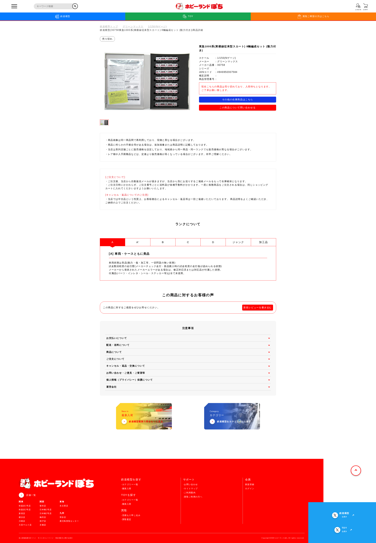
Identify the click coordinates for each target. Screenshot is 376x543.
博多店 (63, 517)
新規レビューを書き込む (257, 307)
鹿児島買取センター (69, 521)
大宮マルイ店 (25, 525)
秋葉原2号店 (25, 509)
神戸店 (43, 521)
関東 (21, 501)
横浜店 (22, 517)
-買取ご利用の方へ (192, 497)
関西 (42, 501)
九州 (62, 513)
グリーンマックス (133, 26)
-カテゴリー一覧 (129, 484)
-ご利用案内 (189, 492)
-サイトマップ (190, 488)
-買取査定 (126, 519)
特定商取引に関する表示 (64, 538)
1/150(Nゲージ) (157, 26)
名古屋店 (64, 506)
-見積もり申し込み (130, 515)
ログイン (249, 488)
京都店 (43, 525)
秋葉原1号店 (25, 506)
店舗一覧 (31, 495)
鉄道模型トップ (109, 26)
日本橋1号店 (46, 509)
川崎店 (22, 521)
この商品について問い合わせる (237, 107)
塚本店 (43, 506)
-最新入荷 (126, 488)
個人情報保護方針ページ (27, 538)
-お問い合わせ (190, 484)
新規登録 (249, 484)
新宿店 (22, 513)
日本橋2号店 (46, 513)
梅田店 (43, 517)
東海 (62, 501)
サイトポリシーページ (45, 538)
